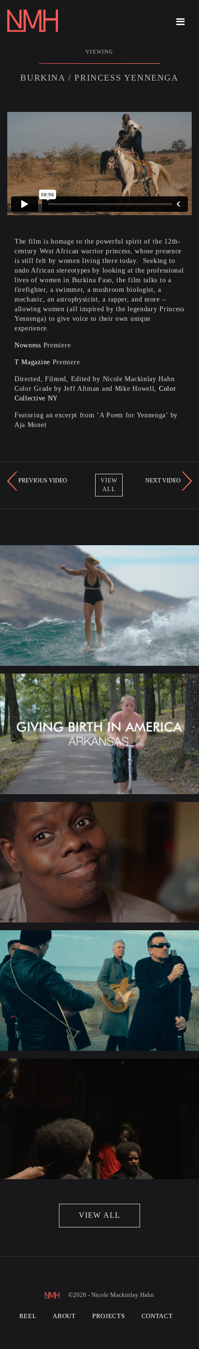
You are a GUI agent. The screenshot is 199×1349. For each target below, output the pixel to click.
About (64, 1316)
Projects (108, 1316)
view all (100, 1215)
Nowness (27, 345)
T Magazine (32, 362)
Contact (157, 1316)
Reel (28, 1316)
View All (109, 484)
